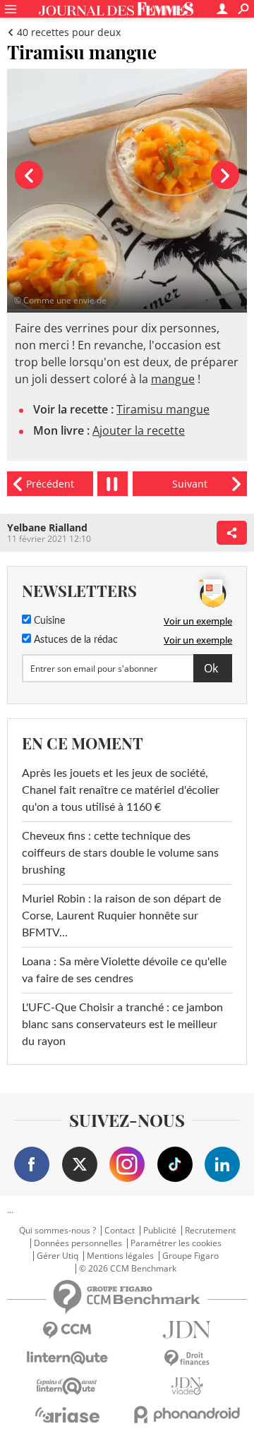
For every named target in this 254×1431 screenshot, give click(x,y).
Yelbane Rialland (47, 527)
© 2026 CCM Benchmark (127, 1269)
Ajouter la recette (138, 430)
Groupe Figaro (190, 1256)
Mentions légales (120, 1256)
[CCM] (67, 1330)
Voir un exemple (198, 621)
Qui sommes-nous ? (57, 1231)
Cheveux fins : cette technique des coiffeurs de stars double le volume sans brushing (120, 853)
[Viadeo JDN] (187, 1386)
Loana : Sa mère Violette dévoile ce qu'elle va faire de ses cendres (124, 970)
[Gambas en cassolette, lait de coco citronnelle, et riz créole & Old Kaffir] (50, 483)
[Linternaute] (67, 1358)
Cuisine (48, 621)
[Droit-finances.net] (187, 1358)
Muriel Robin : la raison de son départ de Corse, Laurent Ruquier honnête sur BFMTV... (121, 915)
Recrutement (210, 1231)
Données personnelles (78, 1243)
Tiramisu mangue (163, 409)
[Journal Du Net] (187, 1330)
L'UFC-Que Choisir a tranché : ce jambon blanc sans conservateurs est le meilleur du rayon (122, 1024)
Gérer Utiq (57, 1256)
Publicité (159, 1231)
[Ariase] (67, 1415)
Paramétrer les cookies (176, 1243)
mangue (173, 379)
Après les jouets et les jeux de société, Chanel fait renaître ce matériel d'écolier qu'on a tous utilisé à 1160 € (120, 790)
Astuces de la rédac (74, 640)
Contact (119, 1231)
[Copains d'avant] (67, 1386)
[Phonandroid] (187, 1414)
